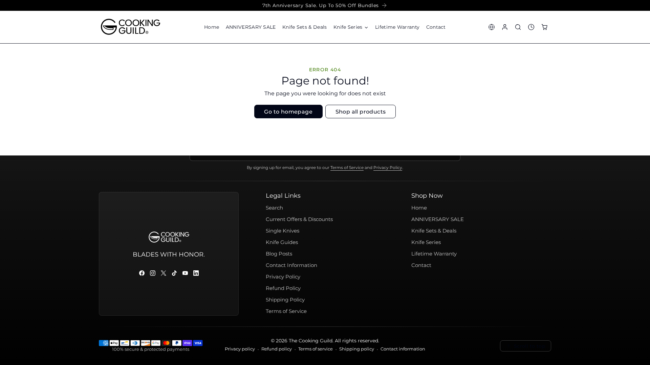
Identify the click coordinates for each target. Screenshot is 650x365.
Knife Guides (282, 242)
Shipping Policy (285, 300)
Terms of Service (347, 167)
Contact (421, 265)
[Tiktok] (174, 273)
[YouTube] (185, 273)
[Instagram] (152, 273)
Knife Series (426, 242)
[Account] (504, 26)
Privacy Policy (387, 167)
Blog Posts (279, 254)
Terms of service (315, 348)
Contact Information (291, 265)
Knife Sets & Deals (433, 231)
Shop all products (360, 111)
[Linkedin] (196, 273)
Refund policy (276, 348)
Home (419, 208)
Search (274, 208)
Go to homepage (288, 111)
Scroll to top (529, 346)
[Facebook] (141, 273)
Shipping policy (356, 348)
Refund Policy (283, 288)
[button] (351, 27)
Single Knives (282, 231)
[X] (163, 273)
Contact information (403, 348)
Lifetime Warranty (434, 254)
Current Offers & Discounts (299, 219)
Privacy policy (240, 348)
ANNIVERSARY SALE (437, 219)
